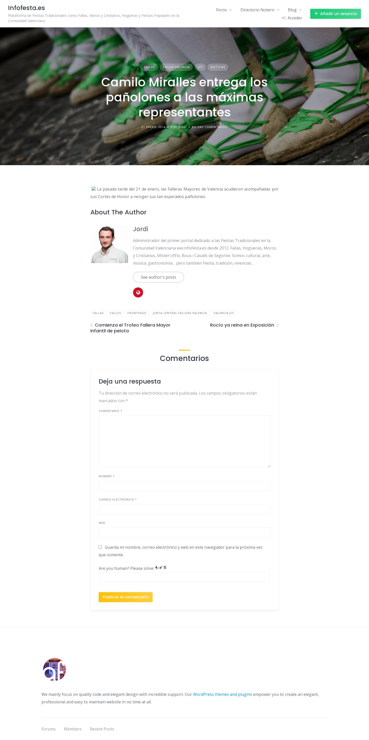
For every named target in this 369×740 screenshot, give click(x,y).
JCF (200, 67)
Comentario (110, 411)
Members (73, 729)
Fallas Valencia (176, 67)
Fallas (149, 67)
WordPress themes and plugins (222, 694)
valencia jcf (224, 313)
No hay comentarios (209, 127)
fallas (98, 313)
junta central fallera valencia (180, 313)
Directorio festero (257, 10)
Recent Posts (102, 729)
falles (115, 313)
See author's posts (158, 277)
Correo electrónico (118, 499)
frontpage (137, 313)
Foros (221, 10)
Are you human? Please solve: (127, 568)
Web (102, 523)
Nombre (107, 476)
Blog (292, 10)
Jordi (140, 229)
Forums (48, 729)
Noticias (218, 67)
